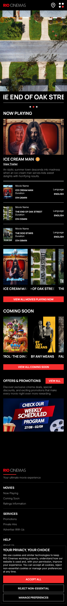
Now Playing (10, 493)
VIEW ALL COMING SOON (33, 367)
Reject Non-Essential (33, 588)
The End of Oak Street (29, 211)
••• (61, 5)
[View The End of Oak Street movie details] (8, 213)
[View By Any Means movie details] (43, 334)
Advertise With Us (13, 529)
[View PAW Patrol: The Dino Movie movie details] (15, 334)
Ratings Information (14, 503)
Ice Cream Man (24, 190)
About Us (8, 545)
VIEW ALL (54, 381)
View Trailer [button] (10, 164)
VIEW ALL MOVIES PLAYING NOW (33, 299)
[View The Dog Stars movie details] (8, 235)
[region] (33, 415)
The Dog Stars (24, 233)
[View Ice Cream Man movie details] (8, 192)
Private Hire (10, 524)
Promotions (10, 519)
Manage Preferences (33, 597)
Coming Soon (11, 498)
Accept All (33, 579)
